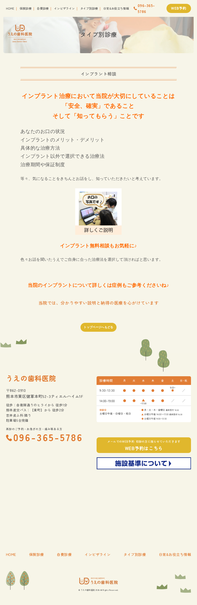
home (10, 8)
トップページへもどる (98, 327)
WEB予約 (178, 8)
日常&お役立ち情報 (116, 8)
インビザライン (64, 8)
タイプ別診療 (89, 8)
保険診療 (25, 8)
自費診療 (43, 8)
